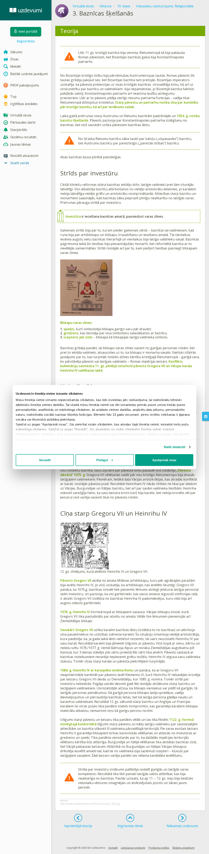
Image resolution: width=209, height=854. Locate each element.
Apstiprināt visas (164, 460)
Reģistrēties (26, 41)
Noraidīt (45, 460)
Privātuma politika (158, 848)
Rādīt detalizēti (175, 447)
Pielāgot (102, 460)
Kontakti (113, 848)
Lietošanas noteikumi (133, 848)
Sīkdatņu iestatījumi (183, 848)
